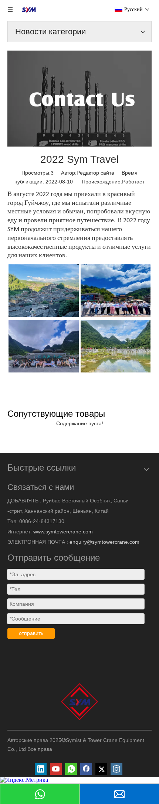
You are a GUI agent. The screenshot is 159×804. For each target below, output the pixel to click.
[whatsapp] (71, 769)
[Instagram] (116, 769)
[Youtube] (56, 769)
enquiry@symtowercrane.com (104, 542)
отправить (31, 633)
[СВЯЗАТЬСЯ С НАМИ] (79, 99)
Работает (133, 182)
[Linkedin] (41, 769)
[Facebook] (86, 769)
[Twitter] (101, 769)
